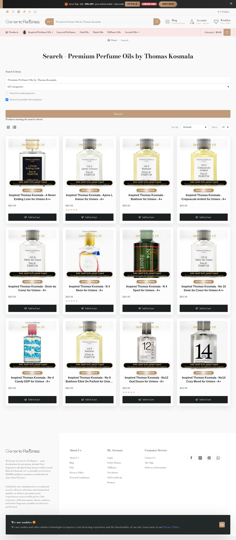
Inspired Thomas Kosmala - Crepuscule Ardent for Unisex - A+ (203, 197)
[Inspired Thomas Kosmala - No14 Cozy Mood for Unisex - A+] (204, 345)
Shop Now (168, 4)
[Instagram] (19, 11)
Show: (214, 127)
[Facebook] (8, 11)
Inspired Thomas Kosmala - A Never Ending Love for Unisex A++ (32, 197)
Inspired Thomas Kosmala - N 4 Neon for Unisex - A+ (89, 288)
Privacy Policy (171, 527)
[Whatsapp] (35, 11)
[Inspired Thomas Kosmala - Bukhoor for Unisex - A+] (146, 163)
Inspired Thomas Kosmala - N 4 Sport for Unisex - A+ (146, 288)
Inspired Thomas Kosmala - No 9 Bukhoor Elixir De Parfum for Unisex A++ (89, 380)
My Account (114, 450)
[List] (14, 127)
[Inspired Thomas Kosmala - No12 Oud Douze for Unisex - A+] (146, 345)
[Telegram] (24, 11)
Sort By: (174, 127)
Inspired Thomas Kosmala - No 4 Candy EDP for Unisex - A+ (32, 379)
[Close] (231, 3)
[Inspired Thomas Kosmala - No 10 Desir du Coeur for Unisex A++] (204, 254)
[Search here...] (156, 21)
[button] (32, 217)
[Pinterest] (30, 11)
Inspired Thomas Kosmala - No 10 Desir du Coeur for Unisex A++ (204, 288)
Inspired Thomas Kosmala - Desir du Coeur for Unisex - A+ (32, 288)
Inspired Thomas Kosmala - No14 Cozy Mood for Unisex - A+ (203, 379)
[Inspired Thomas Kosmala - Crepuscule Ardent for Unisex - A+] (204, 163)
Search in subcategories (22, 93)
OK (222, 525)
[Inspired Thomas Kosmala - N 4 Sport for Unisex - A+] (146, 254)
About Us (75, 450)
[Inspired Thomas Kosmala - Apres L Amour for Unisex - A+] (89, 163)
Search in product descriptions (25, 99)
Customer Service (156, 450)
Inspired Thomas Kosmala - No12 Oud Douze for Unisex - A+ (146, 379)
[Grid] (8, 127)
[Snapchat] (13, 11)
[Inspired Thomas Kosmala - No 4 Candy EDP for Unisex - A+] (32, 345)
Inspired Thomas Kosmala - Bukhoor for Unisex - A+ (146, 197)
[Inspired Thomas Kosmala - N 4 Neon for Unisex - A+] (89, 254)
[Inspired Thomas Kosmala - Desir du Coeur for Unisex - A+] (32, 254)
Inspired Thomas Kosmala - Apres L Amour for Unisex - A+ (89, 197)
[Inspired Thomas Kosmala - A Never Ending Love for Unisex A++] (32, 163)
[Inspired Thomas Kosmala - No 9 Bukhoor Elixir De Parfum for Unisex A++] (89, 345)
